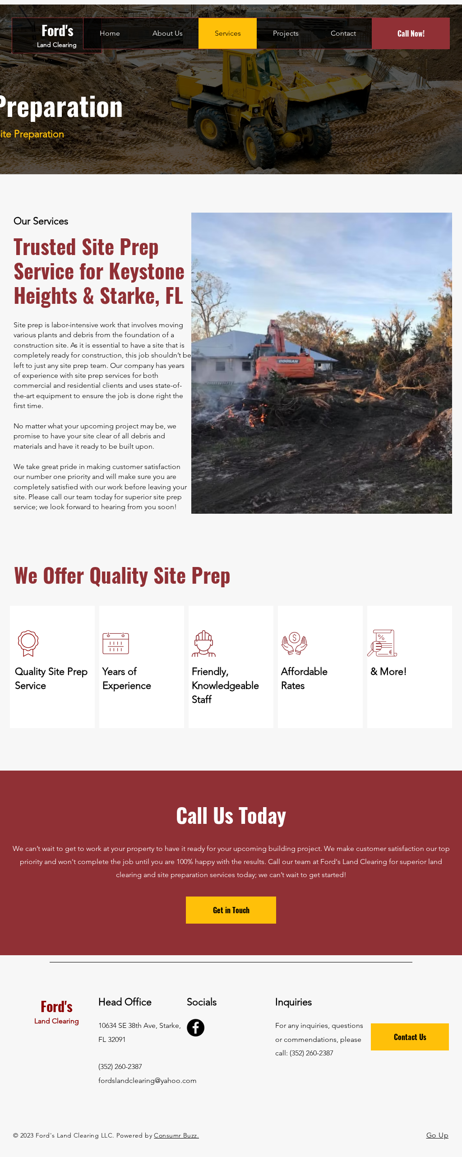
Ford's (58, 30)
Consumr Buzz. (176, 1135)
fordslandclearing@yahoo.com (147, 1080)
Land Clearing (57, 45)
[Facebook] (195, 1027)
